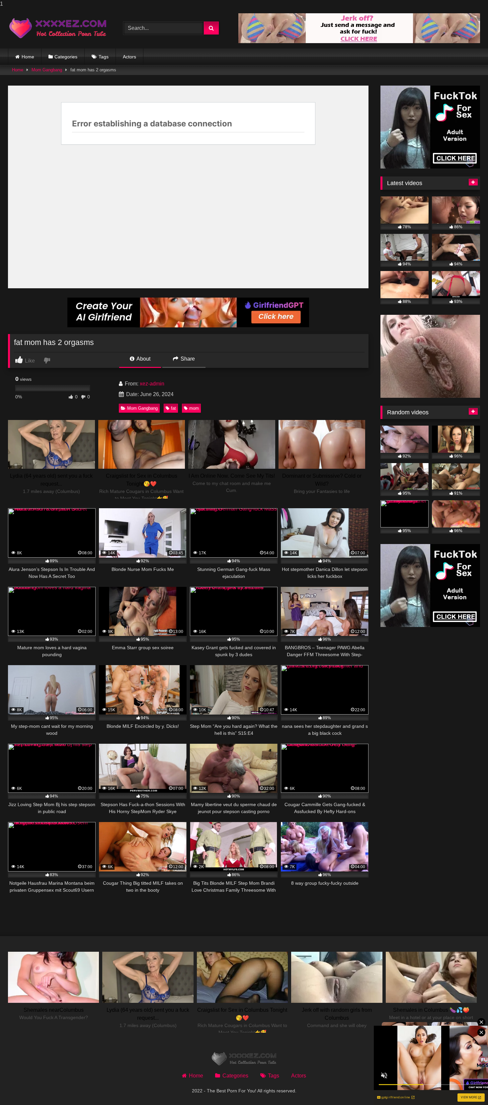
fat (173, 408)
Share (187, 359)
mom (194, 408)
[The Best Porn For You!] (58, 28)
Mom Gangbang (47, 69)
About (142, 359)
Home (28, 56)
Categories (65, 56)
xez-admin (152, 383)
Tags (104, 56)
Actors (129, 56)
